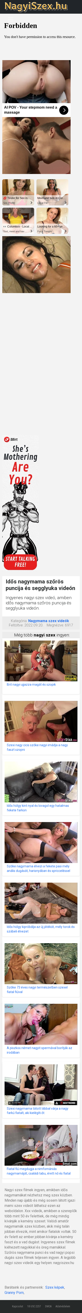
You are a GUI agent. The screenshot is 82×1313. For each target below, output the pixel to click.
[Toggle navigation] (11, 19)
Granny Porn (14, 1292)
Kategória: (19, 621)
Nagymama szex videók (48, 621)
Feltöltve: (16, 625)
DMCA (48, 1306)
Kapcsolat (17, 1306)
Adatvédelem (63, 1306)
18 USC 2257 (34, 1306)
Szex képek (54, 1287)
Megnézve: (55, 625)
